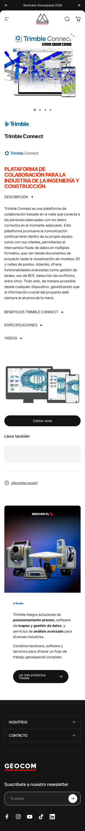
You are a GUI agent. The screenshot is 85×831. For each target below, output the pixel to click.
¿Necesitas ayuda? (24, 483)
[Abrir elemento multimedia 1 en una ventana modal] (72, 35)
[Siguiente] (79, 5)
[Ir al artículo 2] (39, 109)
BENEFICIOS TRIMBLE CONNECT (31, 312)
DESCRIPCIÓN (16, 197)
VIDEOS (10, 338)
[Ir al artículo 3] (45, 109)
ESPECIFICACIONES (20, 325)
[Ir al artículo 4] (50, 109)
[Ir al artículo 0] (34, 109)
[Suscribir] (72, 798)
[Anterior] (6, 5)
